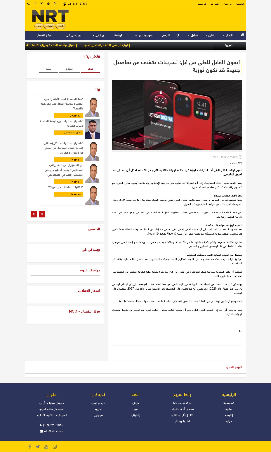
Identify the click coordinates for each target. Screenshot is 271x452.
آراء (178, 35)
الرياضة (118, 35)
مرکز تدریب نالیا (182, 403)
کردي (60, 26)
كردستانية (228, 403)
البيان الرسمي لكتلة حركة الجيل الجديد (116, 45)
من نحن (228, 4)
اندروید (98, 409)
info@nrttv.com (53, 432)
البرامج (166, 35)
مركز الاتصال (44, 35)
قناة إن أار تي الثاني (182, 415)
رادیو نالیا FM (182, 421)
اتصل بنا (215, 4)
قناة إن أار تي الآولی (182, 409)
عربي (39, 26)
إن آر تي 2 (98, 35)
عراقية (228, 409)
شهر (48, 69)
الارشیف (202, 4)
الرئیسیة (240, 4)
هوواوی (98, 415)
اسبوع (69, 69)
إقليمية (229, 415)
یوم (90, 69)
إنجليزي (49, 26)
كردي (135, 403)
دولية (229, 421)
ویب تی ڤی (73, 35)
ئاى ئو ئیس (98, 403)
